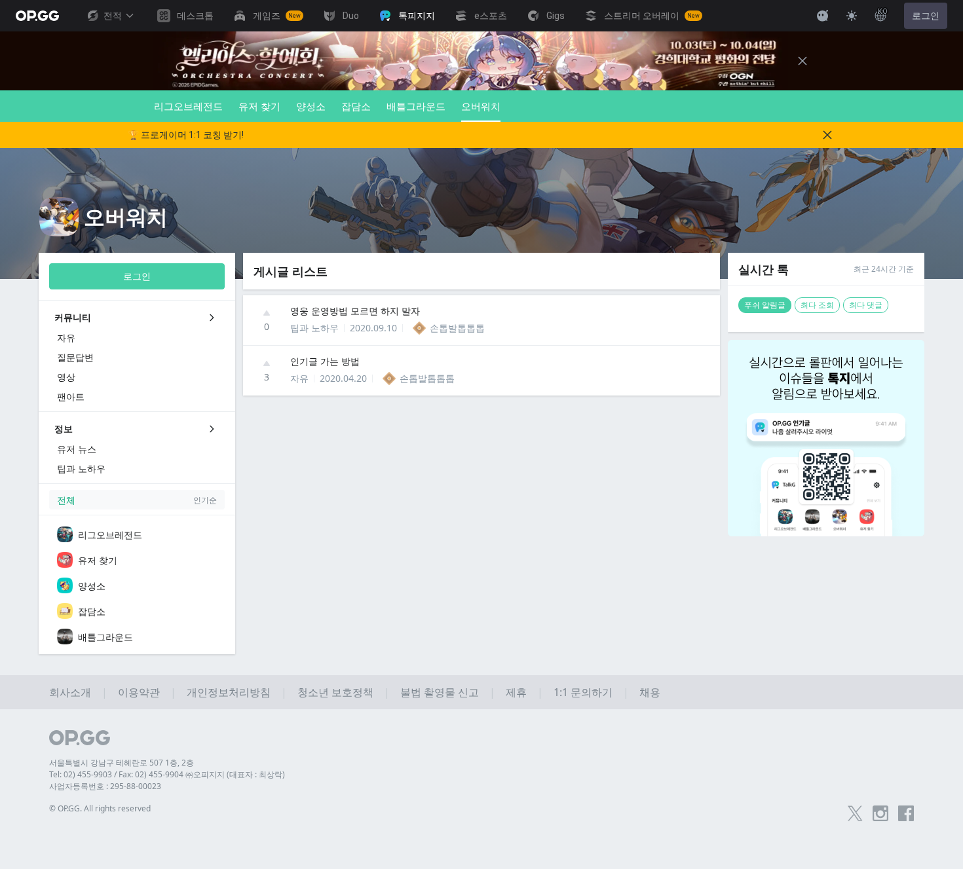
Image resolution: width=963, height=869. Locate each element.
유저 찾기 (259, 106)
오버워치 (480, 106)
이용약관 (139, 692)
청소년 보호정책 (335, 692)
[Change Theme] (852, 16)
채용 (649, 692)
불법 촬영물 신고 (439, 692)
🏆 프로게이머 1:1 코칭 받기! (186, 135)
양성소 (311, 106)
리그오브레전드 (188, 106)
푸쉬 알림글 (764, 304)
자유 (299, 378)
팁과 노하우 (314, 328)
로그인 (925, 15)
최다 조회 (817, 304)
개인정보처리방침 (229, 692)
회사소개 (70, 692)
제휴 (516, 692)
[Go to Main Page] (37, 15)
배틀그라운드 (416, 106)
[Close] (802, 61)
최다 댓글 (865, 304)
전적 (113, 15)
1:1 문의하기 (583, 692)
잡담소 (356, 106)
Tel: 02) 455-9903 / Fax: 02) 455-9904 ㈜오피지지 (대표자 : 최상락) (167, 774)
